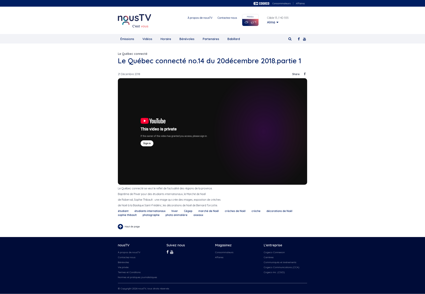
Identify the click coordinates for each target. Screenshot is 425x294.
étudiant (123, 211)
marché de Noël (208, 211)
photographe (151, 215)
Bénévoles (186, 39)
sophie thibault (127, 215)
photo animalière (176, 215)
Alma (271, 22)
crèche (256, 211)
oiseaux (198, 215)
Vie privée (123, 267)
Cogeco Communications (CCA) (281, 267)
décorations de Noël (279, 211)
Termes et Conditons (129, 272)
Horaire (166, 39)
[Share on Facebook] (304, 74)
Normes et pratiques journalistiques (137, 277)
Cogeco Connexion (274, 252)
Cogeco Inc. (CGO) (274, 272)
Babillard (233, 39)
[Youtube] (304, 38)
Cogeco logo (261, 3)
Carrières (269, 257)
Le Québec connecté (132, 54)
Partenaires (211, 39)
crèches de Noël (235, 211)
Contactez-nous (227, 17)
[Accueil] (134, 20)
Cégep (188, 211)
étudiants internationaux (150, 211)
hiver (174, 211)
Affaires (300, 3)
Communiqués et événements (280, 262)
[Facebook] (299, 38)
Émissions (127, 39)
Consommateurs (281, 3)
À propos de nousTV (200, 17)
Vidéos (147, 39)
